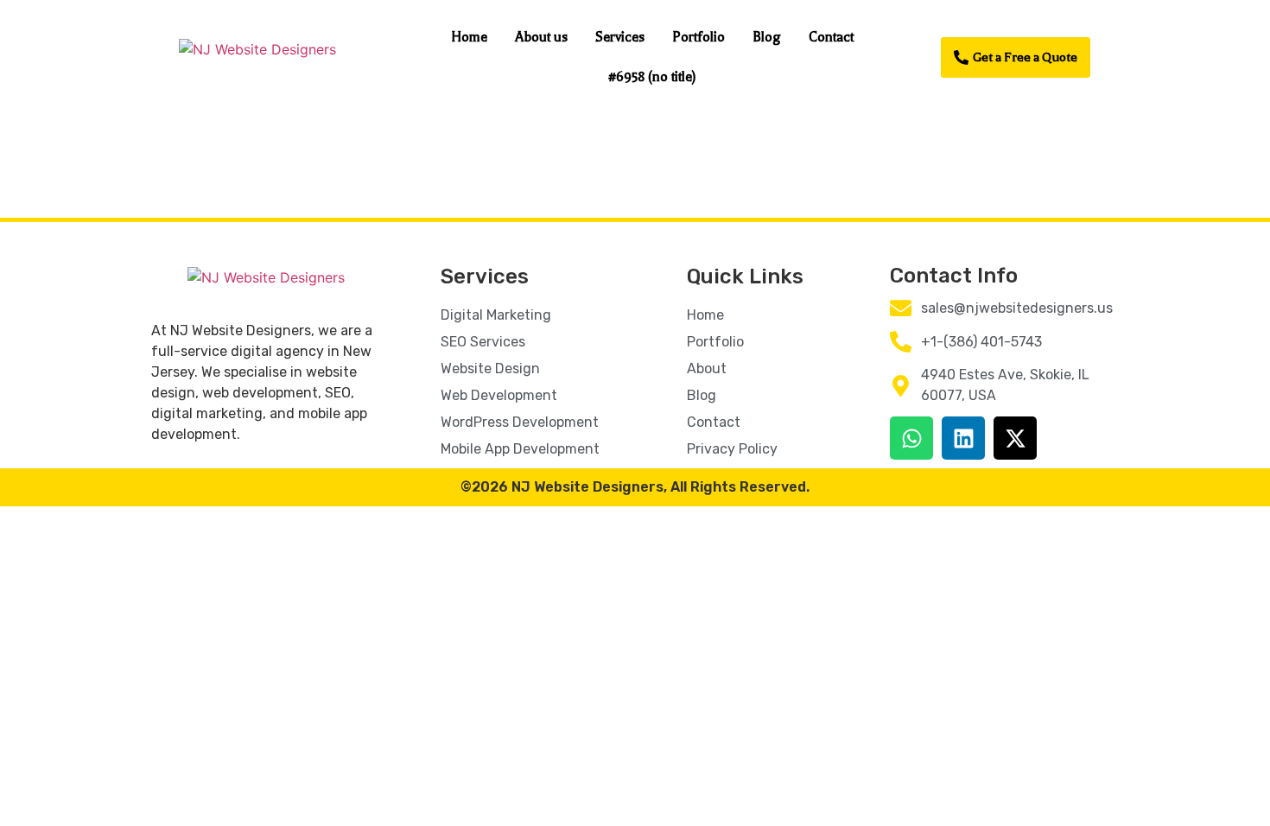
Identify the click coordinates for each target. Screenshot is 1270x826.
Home (469, 37)
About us (541, 37)
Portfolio (698, 37)
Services (620, 37)
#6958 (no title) (652, 77)
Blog (766, 37)
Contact (831, 37)
